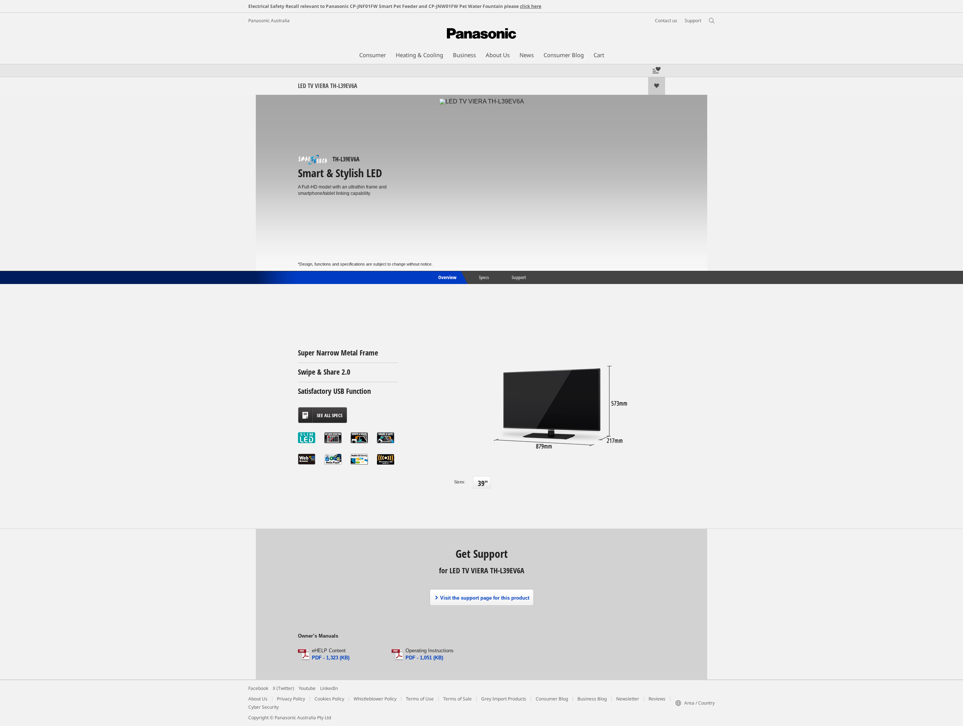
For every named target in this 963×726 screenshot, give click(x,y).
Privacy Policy (291, 699)
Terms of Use (420, 699)
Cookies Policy (329, 699)
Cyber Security (263, 707)
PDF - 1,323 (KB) (330, 658)
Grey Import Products (503, 699)
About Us (257, 699)
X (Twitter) (283, 688)
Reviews (657, 699)
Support (519, 276)
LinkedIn (329, 688)
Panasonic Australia (269, 20)
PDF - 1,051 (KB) (424, 658)
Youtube (307, 688)
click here (530, 6)
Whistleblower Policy (375, 699)
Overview (446, 276)
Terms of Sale (457, 699)
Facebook (258, 688)
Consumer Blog (552, 699)
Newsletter (627, 699)
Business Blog (592, 699)
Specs (484, 276)
